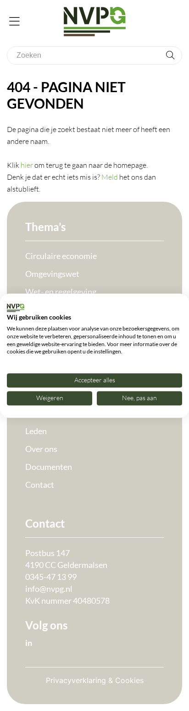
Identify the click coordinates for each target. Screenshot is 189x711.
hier (27, 165)
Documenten (48, 467)
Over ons (41, 449)
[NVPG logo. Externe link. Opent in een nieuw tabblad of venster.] (15, 307)
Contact (39, 485)
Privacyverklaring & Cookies (95, 680)
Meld (109, 177)
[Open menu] (14, 22)
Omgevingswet (52, 274)
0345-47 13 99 (51, 577)
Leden (36, 431)
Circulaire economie (61, 256)
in (28, 643)
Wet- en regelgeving (60, 292)
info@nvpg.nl (48, 589)
